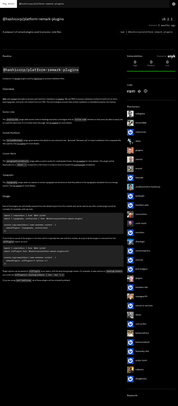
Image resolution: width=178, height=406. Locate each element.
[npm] (131, 92)
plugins (61, 99)
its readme (54, 123)
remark (17, 79)
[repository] (139, 92)
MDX (4, 99)
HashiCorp (38, 79)
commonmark (79, 165)
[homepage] (146, 92)
